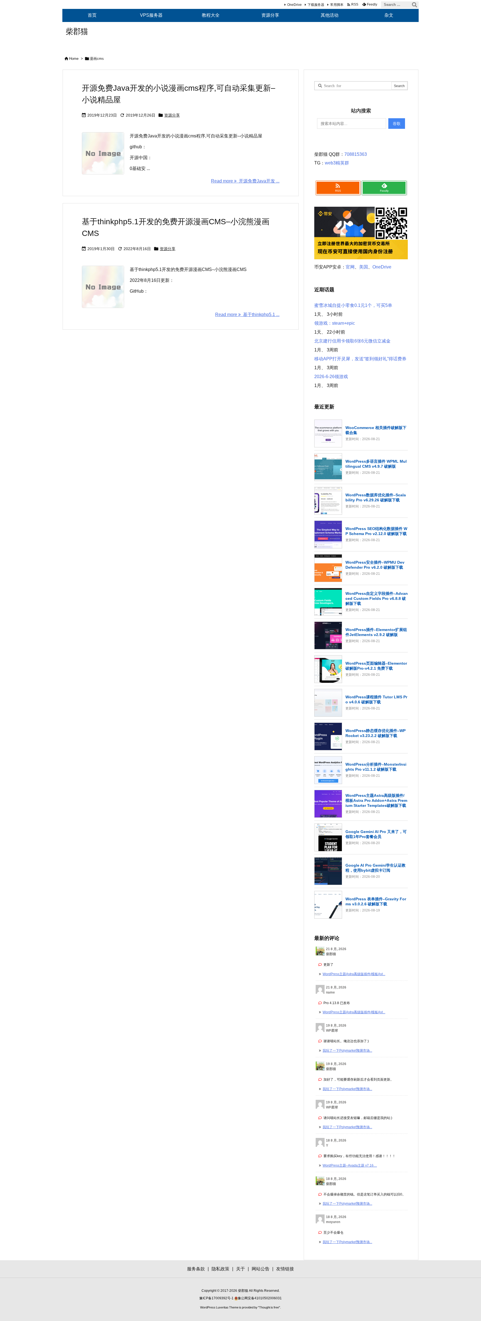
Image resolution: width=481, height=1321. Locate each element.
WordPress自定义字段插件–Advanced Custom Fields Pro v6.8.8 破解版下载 (376, 598)
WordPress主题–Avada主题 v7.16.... (350, 1165)
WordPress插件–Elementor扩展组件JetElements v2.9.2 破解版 (376, 632)
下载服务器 (316, 5)
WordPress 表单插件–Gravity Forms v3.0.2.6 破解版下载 (375, 901)
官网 (350, 267)
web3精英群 (337, 163)
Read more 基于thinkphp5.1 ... (247, 314)
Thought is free (269, 1307)
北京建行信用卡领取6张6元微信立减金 (352, 341)
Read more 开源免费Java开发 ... (245, 181)
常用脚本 (336, 5)
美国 (363, 267)
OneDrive (294, 5)
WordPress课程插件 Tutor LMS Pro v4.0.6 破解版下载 (376, 699)
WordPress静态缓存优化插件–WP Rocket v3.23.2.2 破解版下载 (375, 733)
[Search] (414, 4)
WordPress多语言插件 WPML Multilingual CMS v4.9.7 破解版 (376, 464)
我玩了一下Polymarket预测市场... (347, 1051)
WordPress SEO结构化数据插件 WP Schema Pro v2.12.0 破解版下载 (376, 531)
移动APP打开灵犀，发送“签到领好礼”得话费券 (360, 358)
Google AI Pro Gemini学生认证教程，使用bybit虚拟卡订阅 (375, 868)
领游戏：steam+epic (334, 323)
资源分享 (172, 115)
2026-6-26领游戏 (331, 376)
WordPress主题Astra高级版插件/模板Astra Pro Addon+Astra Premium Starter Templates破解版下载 (376, 800)
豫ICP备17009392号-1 (216, 1298)
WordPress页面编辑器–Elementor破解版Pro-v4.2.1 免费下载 (376, 666)
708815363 (355, 154)
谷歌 (397, 123)
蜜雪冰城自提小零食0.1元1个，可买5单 (353, 305)
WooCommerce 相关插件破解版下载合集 (375, 430)
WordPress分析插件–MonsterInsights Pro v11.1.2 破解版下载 (375, 767)
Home (73, 58)
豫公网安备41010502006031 (260, 1298)
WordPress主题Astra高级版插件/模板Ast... (354, 974)
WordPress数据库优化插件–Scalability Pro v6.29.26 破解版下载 (375, 497)
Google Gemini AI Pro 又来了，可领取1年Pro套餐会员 (376, 834)
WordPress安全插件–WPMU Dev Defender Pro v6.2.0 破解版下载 (374, 565)
